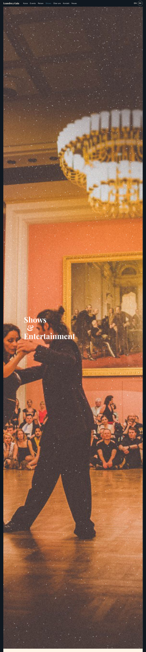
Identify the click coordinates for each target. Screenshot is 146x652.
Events (33, 3)
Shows (48, 3)
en (135, 3)
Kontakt (66, 3)
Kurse (25, 3)
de (140, 3)
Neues (74, 3)
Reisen (41, 3)
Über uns (57, 3)
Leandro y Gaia (11, 3)
